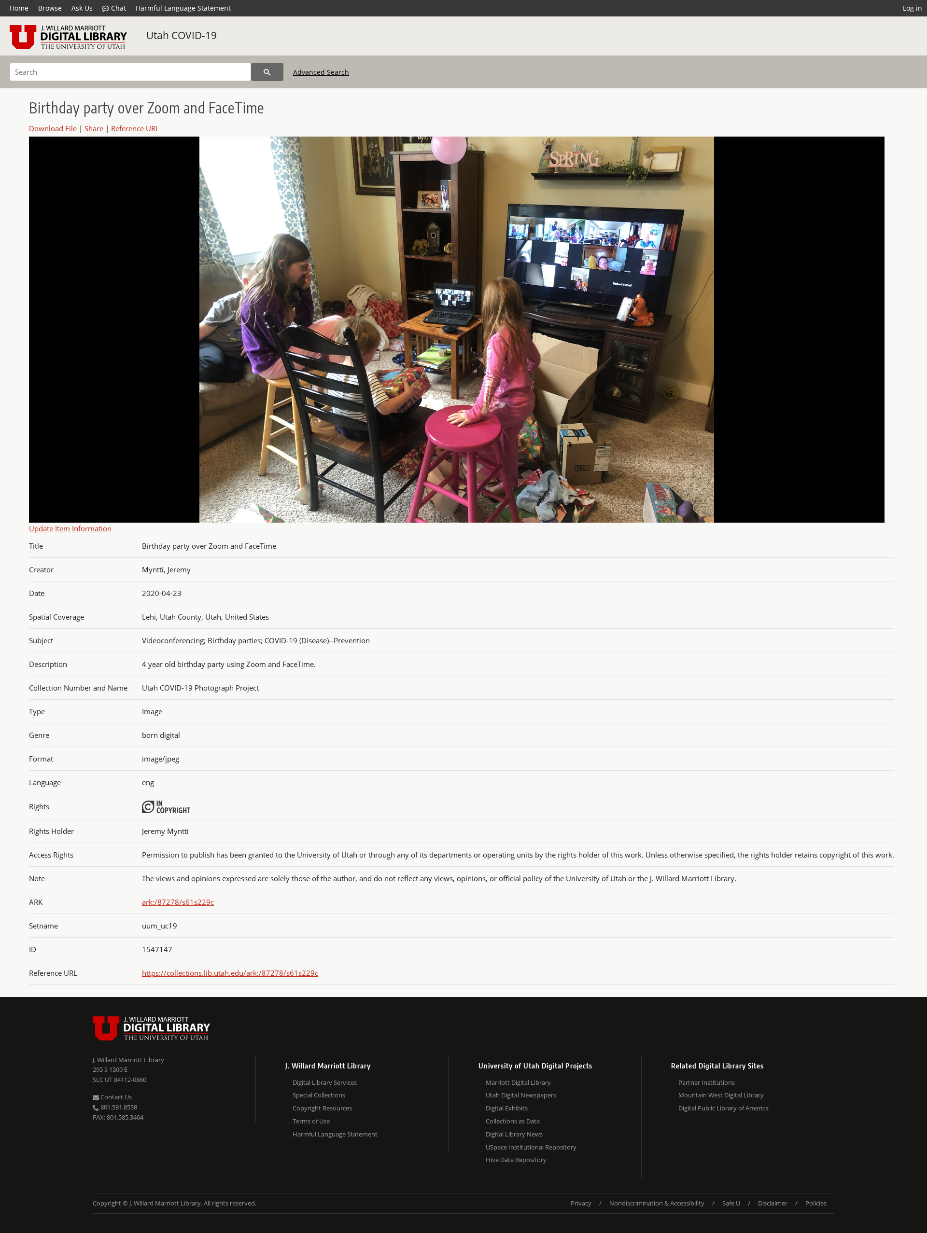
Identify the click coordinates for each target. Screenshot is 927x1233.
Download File (53, 128)
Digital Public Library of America (723, 1108)
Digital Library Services (325, 1082)
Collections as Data (513, 1121)
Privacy (581, 1203)
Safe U (731, 1203)
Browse (50, 8)
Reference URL (135, 128)
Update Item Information (70, 528)
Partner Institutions (706, 1082)
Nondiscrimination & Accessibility (656, 1203)
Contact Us (115, 1097)
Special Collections (319, 1095)
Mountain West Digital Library (721, 1095)
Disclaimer (772, 1203)
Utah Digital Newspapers (521, 1095)
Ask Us (82, 8)
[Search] (267, 72)
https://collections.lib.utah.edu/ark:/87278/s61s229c (230, 973)
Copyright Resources (322, 1108)
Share (93, 128)
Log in (912, 8)
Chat (117, 8)
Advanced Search (321, 72)
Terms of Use (311, 1121)
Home (19, 8)
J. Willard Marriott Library (128, 1059)
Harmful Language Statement (183, 8)
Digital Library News (514, 1134)
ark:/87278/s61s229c (178, 902)
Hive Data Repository (516, 1159)
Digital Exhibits (507, 1108)
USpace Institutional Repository (531, 1147)
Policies (816, 1203)
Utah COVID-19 (181, 35)
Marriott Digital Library (518, 1082)
